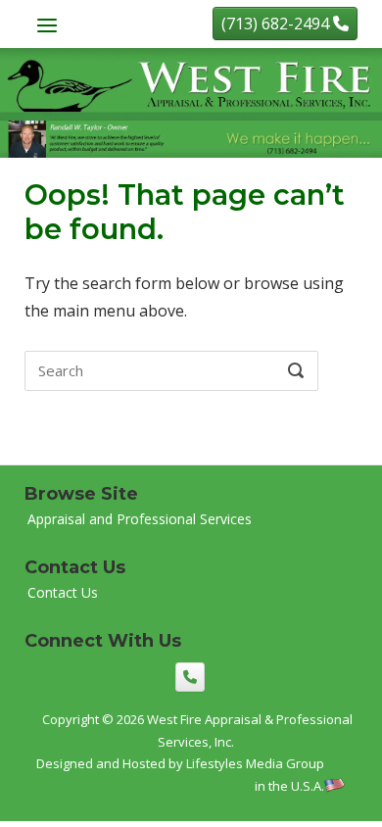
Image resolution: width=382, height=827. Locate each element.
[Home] (191, 101)
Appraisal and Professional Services (139, 519)
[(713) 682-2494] (190, 677)
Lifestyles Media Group (255, 763)
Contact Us (62, 592)
